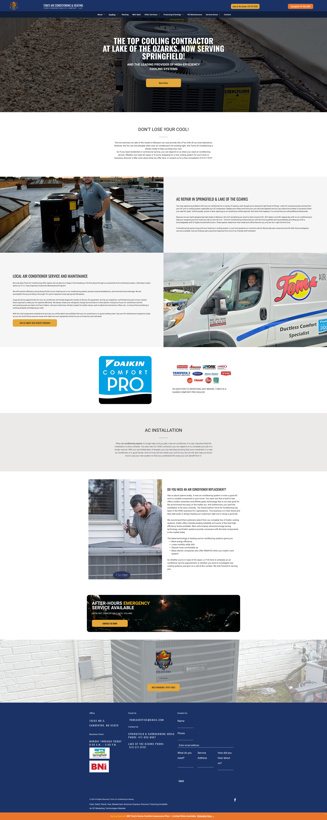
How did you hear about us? (225, 758)
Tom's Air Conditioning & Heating (63, 5)
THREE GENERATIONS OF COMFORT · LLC (63, 8)
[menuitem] (101, 14)
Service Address (202, 755)
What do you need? (185, 755)
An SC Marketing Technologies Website (107, 808)
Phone (181, 733)
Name (181, 721)
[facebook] (235, 800)
